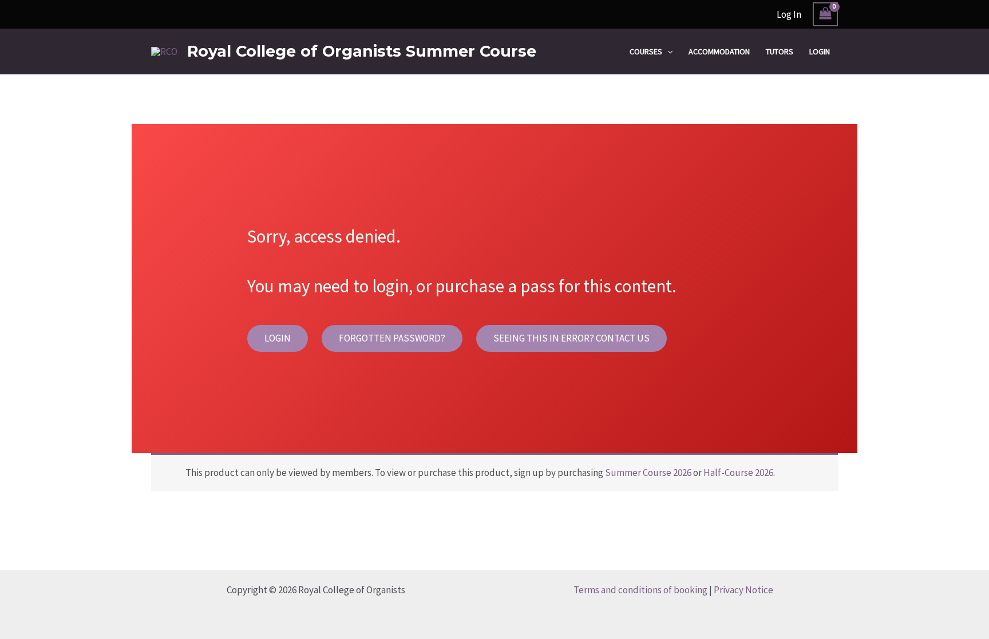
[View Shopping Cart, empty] (825, 14)
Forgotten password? (392, 338)
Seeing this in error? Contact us (571, 338)
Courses (646, 51)
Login (819, 51)
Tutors (779, 51)
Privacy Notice (743, 590)
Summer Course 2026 (648, 472)
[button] (667, 51)
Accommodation (719, 51)
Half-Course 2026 (738, 472)
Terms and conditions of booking (640, 590)
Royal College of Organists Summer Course (361, 51)
